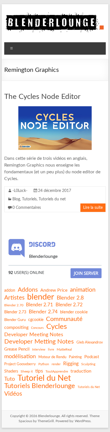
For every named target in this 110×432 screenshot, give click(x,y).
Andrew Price (53, 290)
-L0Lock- (19, 191)
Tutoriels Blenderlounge (39, 386)
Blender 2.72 (69, 304)
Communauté (64, 319)
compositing (16, 327)
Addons (28, 290)
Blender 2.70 (13, 305)
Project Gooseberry (20, 364)
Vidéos (13, 394)
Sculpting (88, 364)
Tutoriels (29, 199)
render (56, 364)
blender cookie (74, 312)
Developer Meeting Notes (33, 334)
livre (51, 349)
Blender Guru (15, 320)
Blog (16, 199)
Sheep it (27, 371)
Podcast (91, 357)
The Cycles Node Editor (42, 96)
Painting (75, 357)
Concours (37, 327)
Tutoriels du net (52, 199)
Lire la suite (93, 208)
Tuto (9, 379)
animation (83, 290)
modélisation (20, 356)
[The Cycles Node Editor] (55, 109)
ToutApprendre (56, 371)
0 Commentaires (26, 208)
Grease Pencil (17, 349)
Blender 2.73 (15, 312)
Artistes (14, 298)
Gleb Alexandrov (89, 342)
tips (39, 371)
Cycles (56, 326)
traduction (81, 371)
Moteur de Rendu (52, 357)
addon (9, 291)
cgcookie (35, 320)
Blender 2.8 (70, 298)
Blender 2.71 (39, 304)
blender (40, 297)
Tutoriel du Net (44, 378)
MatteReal (64, 349)
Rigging (71, 363)
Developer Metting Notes (39, 341)
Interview (38, 349)
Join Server (86, 273)
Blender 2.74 (43, 311)
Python (43, 364)
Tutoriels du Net (89, 387)
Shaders (11, 371)
